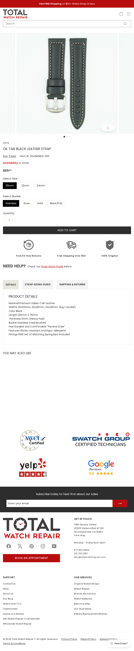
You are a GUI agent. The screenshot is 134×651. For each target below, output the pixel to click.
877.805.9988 (81, 550)
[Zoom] (107, 127)
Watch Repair (82, 588)
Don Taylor (9, 156)
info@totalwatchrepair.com (90, 557)
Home (6, 143)
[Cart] (121, 14)
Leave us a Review (13, 613)
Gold (40, 203)
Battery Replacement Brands (90, 613)
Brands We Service (85, 593)
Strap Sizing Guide (52, 266)
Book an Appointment (31, 558)
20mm (10, 185)
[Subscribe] (120, 503)
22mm (25, 185)
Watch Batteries (83, 598)
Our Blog (8, 598)
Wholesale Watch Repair (17, 623)
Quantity (8, 213)
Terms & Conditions (14, 643)
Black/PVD (56, 203)
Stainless (11, 203)
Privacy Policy (69, 639)
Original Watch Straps (86, 583)
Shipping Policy (108, 639)
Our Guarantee (82, 608)
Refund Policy (88, 639)
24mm (41, 185)
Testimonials (10, 608)
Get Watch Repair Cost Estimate (21, 618)
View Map (79, 535)
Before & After (82, 603)
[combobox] (67, 23)
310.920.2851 (81, 553)
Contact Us (9, 583)
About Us (8, 593)
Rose (27, 203)
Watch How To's (12, 603)
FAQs (6, 588)
